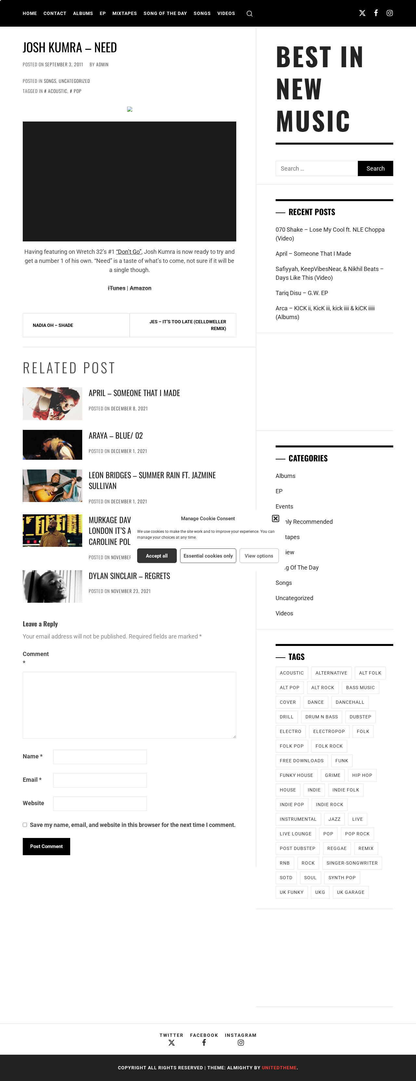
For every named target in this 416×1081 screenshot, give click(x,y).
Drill (287, 716)
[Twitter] (362, 13)
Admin (102, 64)
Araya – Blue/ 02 (116, 435)
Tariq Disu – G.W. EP (302, 293)
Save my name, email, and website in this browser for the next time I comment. (133, 824)
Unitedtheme (279, 1067)
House (288, 789)
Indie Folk (345, 789)
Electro (291, 731)
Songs (202, 13)
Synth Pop (342, 877)
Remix (366, 848)
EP (103, 13)
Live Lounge (296, 833)
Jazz (335, 819)
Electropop (329, 731)
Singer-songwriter (352, 863)
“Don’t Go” (128, 251)
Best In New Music (320, 88)
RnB (285, 863)
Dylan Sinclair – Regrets (129, 575)
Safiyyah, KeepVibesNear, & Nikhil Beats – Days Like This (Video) (330, 273)
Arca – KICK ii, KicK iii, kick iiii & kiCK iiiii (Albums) (325, 312)
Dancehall (350, 702)
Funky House (296, 775)
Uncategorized (74, 80)
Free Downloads (302, 760)
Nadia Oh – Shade (53, 325)
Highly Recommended (304, 521)
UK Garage (351, 892)
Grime (333, 775)
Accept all (157, 556)
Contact (55, 13)
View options (259, 556)
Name (33, 756)
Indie (314, 789)
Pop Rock (357, 833)
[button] (275, 518)
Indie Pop (292, 804)
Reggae (337, 848)
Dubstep (360, 716)
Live (357, 819)
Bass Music (360, 687)
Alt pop (290, 687)
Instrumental (298, 819)
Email (32, 779)
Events (284, 506)
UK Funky (292, 892)
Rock (308, 863)
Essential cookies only (208, 556)
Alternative (331, 673)
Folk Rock (329, 746)
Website (33, 803)
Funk (341, 760)
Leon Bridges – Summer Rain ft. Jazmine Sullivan (152, 480)
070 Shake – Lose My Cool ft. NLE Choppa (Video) (330, 234)
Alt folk (370, 673)
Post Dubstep (298, 848)
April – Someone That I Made (134, 392)
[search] (249, 13)
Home (30, 13)
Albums (83, 13)
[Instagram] (389, 13)
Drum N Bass (322, 716)
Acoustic (57, 90)
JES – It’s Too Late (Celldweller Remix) (188, 325)
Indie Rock (330, 804)
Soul (310, 877)
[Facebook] (376, 13)
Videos (226, 13)
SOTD (286, 877)
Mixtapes (124, 13)
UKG (320, 892)
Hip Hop (362, 775)
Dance (316, 702)
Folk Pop (292, 746)
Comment (36, 658)
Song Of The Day (165, 13)
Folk (363, 731)
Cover (288, 702)
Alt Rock (322, 687)
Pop (78, 90)
